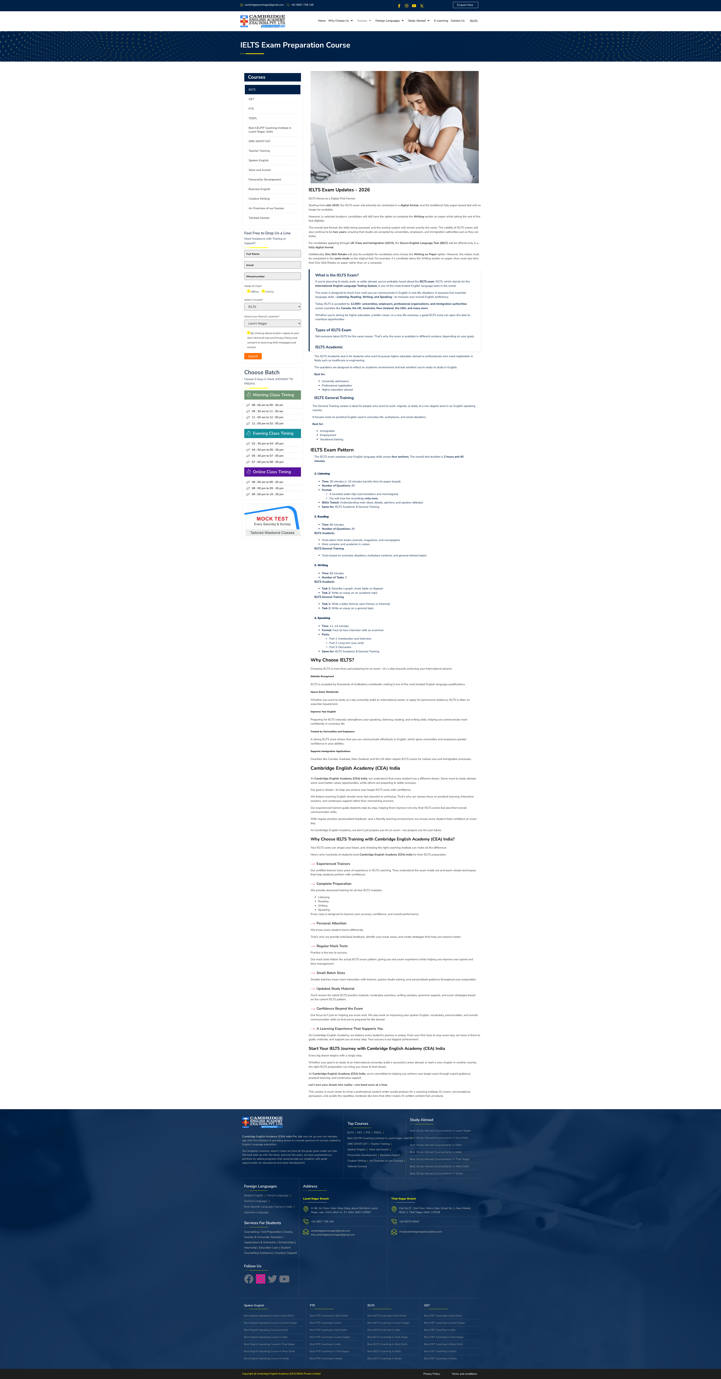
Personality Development (265, 179)
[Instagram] (407, 5)
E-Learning (441, 21)
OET (251, 99)
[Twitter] (272, 1279)
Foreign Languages (388, 21)
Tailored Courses (259, 218)
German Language (255, 1201)
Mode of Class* (253, 285)
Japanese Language (256, 1212)
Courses (362, 21)
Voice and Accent (260, 170)
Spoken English (259, 160)
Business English (259, 189)
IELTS (252, 89)
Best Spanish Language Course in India (268, 1207)
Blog (474, 21)
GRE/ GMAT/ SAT (260, 141)
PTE (251, 109)
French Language (277, 1195)
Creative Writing (259, 199)
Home (322, 21)
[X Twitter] (422, 5)
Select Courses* (253, 299)
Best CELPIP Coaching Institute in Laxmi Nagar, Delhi (270, 130)
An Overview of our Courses (266, 208)
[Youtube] (284, 1279)
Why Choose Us (338, 21)
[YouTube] (414, 5)
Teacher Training (259, 151)
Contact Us (458, 21)
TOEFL (253, 118)
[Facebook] (399, 5)
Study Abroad (417, 21)
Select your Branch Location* (261, 316)
